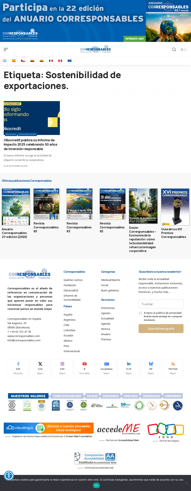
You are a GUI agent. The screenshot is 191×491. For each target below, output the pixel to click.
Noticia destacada (27, 134)
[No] (186, 483)
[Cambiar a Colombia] (32, 61)
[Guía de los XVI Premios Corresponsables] (175, 207)
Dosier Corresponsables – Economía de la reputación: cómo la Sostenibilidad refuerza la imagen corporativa (142, 239)
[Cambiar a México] (51, 61)
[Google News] (106, 368)
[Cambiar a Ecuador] (41, 61)
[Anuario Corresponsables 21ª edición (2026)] (16, 207)
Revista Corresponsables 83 (79, 227)
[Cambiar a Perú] (60, 61)
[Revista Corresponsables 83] (79, 204)
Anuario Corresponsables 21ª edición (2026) (14, 233)
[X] (40, 368)
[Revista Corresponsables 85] (46, 204)
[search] (174, 49)
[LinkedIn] (128, 368)
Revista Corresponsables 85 (46, 227)
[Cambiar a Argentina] (4, 61)
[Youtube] (84, 368)
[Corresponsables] (95, 49)
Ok (96, 485)
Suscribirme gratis (161, 329)
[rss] (173, 368)
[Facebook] (18, 368)
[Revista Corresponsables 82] (112, 204)
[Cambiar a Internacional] (69, 61)
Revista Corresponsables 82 (112, 227)
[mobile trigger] (7, 49)
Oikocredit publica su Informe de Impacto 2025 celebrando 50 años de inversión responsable (30, 144)
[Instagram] (62, 368)
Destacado (11, 134)
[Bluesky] (151, 368)
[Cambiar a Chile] (23, 61)
